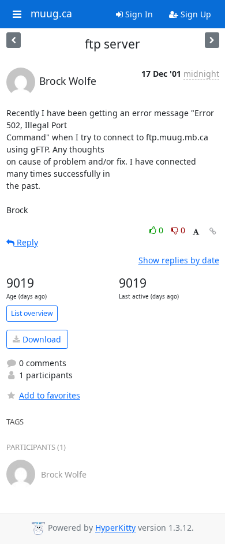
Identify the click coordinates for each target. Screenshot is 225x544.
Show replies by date (178, 260)
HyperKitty (115, 528)
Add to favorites (49, 395)
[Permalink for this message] (213, 231)
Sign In (138, 14)
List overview (32, 313)
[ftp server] (212, 40)
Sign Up (194, 14)
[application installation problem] (13, 40)
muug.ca (51, 14)
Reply (26, 242)
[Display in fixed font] (196, 232)
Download (40, 339)
